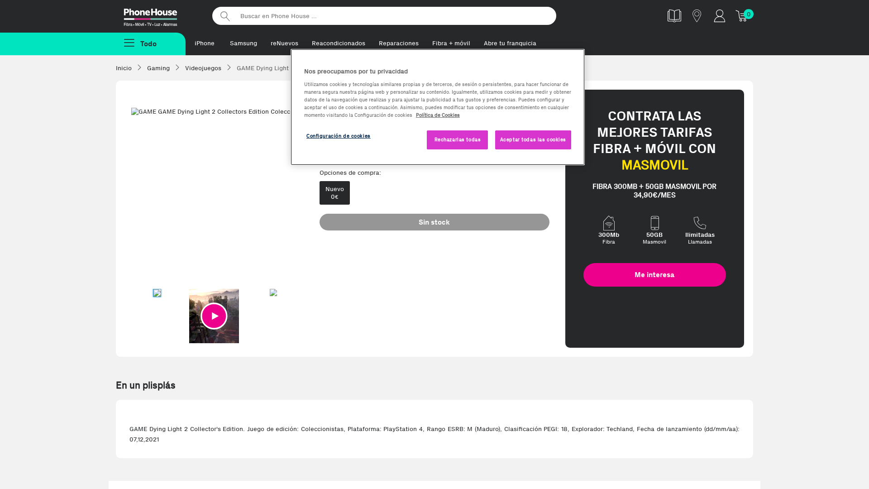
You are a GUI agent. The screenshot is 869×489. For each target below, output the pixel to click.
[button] (214, 316)
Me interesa (654, 274)
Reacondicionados (338, 43)
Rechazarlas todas (457, 139)
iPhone (205, 43)
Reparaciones (399, 43)
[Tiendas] (697, 15)
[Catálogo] (674, 15)
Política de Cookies (438, 115)
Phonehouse (158, 15)
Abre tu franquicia (510, 43)
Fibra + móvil (451, 43)
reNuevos (284, 43)
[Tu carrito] (742, 15)
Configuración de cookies (338, 136)
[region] (438, 107)
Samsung (243, 43)
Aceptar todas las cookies (533, 139)
